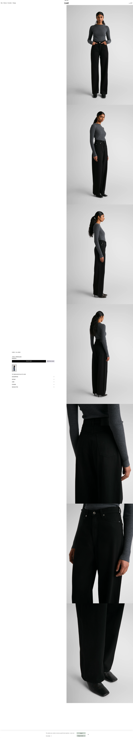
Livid (66, 3)
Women (5, 3)
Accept (81, 733)
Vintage (14, 3)
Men (2, 3)
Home (13, 352)
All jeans (18, 352)
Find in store (51, 361)
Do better (10, 3)
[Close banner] (88, 734)
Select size (29, 361)
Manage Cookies (80, 735)
